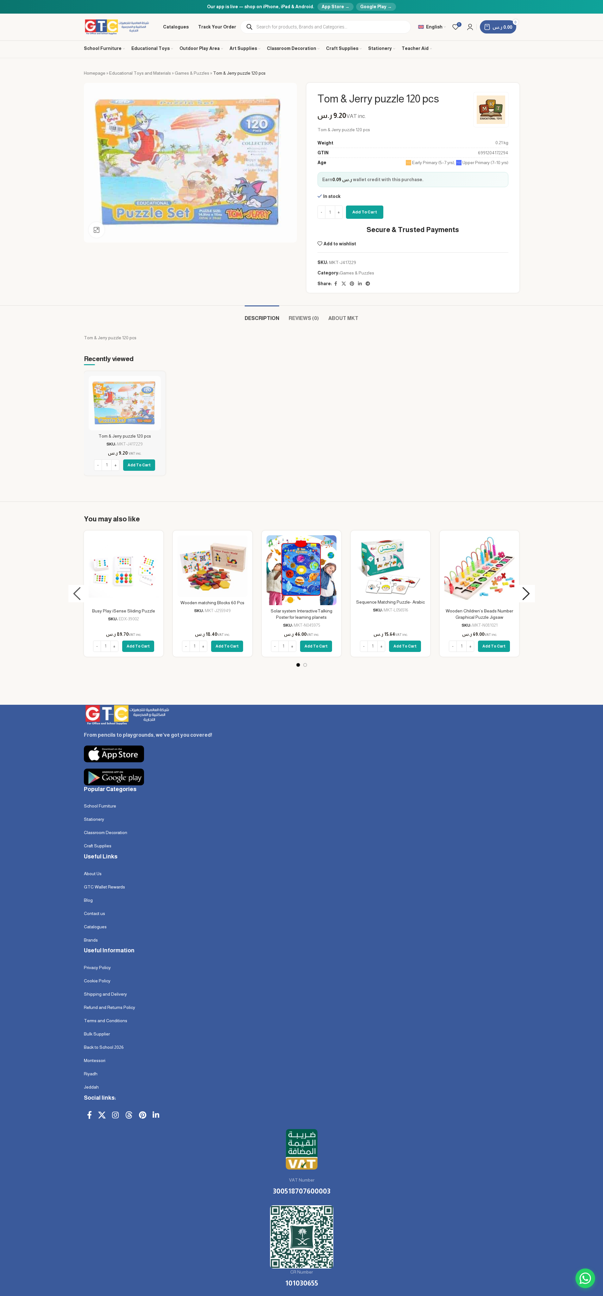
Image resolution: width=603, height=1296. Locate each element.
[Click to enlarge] (96, 230)
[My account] (470, 27)
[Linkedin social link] (360, 283)
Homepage (94, 73)
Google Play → (376, 6)
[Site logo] (117, 26)
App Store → (335, 6)
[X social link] (344, 283)
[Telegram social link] (368, 283)
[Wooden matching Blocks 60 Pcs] (213, 566)
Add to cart (364, 212)
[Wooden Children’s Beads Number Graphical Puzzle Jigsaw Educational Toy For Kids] (479, 570)
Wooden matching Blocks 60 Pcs (212, 602)
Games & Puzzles (192, 73)
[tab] (262, 315)
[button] (77, 593)
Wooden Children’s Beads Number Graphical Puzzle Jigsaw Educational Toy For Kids (479, 617)
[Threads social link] (129, 1115)
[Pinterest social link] (352, 283)
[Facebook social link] (336, 283)
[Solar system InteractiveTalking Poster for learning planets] (301, 570)
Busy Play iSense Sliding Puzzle (123, 610)
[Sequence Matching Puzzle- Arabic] (390, 565)
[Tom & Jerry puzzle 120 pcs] (125, 403)
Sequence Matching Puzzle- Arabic (390, 602)
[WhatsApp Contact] (585, 1278)
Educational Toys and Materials (140, 73)
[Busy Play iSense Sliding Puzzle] (124, 570)
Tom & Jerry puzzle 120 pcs (124, 436)
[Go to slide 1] (298, 665)
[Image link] (126, 714)
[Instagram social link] (115, 1115)
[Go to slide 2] (305, 665)
